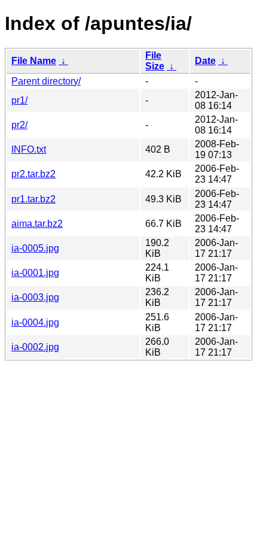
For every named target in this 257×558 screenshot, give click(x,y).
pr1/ (19, 100)
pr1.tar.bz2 (33, 199)
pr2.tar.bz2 (33, 174)
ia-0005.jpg (35, 248)
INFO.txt (28, 149)
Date (205, 61)
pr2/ (19, 125)
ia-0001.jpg (35, 273)
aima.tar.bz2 (37, 224)
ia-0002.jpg (35, 347)
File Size (154, 60)
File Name (33, 61)
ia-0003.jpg (35, 297)
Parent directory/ (46, 81)
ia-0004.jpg (35, 322)
